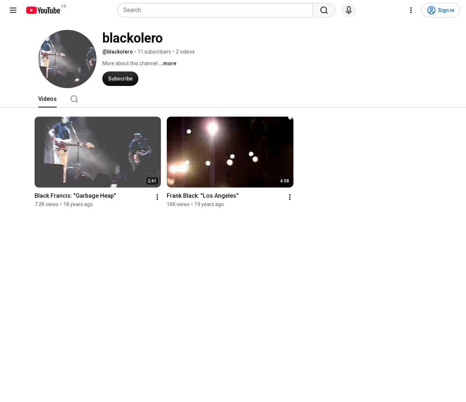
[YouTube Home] (42, 10)
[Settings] (411, 10)
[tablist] (233, 99)
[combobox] (217, 10)
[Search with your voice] (348, 10)
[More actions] (157, 197)
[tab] (47, 99)
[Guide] (13, 10)
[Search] (324, 10)
